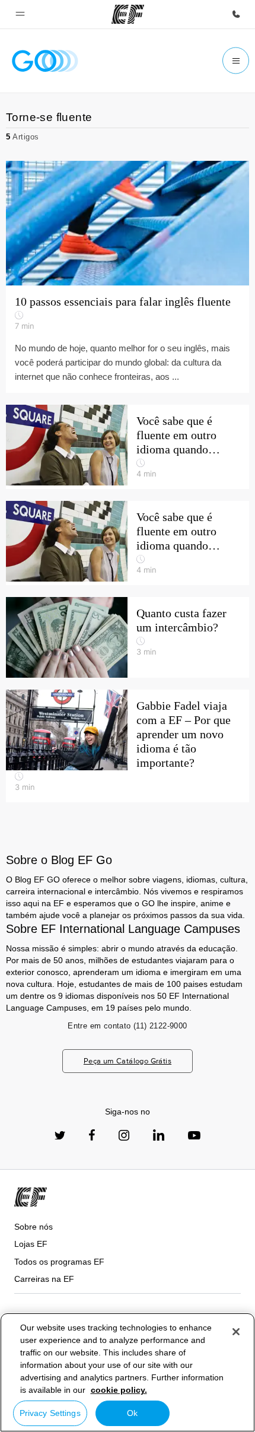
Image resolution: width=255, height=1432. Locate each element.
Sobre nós (33, 1226)
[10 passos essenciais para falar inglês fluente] (127, 223)
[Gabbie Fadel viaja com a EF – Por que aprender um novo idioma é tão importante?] (127, 746)
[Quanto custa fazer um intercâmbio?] (127, 637)
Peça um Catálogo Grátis (127, 1060)
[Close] (236, 1332)
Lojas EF (30, 1244)
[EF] (127, 14)
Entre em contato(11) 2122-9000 (127, 1025)
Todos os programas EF (59, 1261)
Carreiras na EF (44, 1279)
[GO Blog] (45, 61)
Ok (132, 1413)
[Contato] (236, 14)
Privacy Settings (50, 1413)
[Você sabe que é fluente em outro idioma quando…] (127, 447)
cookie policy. (119, 1390)
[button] (20, 14)
